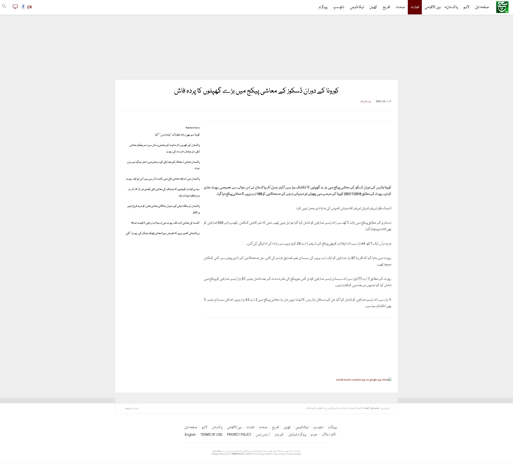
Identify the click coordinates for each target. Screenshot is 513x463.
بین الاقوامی (433, 7)
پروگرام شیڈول (297, 434)
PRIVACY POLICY (239, 434)
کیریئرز (279, 434)
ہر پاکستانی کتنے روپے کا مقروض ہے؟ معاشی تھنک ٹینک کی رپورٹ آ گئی (163, 233)
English (190, 434)
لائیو (466, 7)
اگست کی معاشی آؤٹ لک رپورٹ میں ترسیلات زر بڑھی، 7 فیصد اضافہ (165, 223)
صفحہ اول (482, 7)
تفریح (386, 7)
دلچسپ (338, 7)
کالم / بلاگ (329, 434)
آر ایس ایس (263, 434)
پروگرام (323, 7)
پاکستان (452, 7)
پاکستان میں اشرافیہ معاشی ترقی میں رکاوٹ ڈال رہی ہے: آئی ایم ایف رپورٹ (163, 179)
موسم (314, 434)
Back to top (132, 409)
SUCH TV (236, 454)
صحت (400, 7)
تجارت (415, 7)
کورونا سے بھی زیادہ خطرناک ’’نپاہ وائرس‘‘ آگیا (177, 135)
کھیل (373, 7)
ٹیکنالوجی (357, 7)
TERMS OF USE (211, 434)
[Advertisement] (256, 50)
